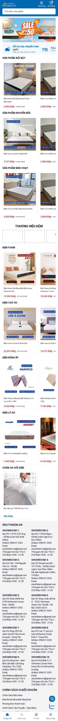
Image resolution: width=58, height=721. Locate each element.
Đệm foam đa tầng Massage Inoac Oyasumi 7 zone (18, 289)
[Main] (9, 4)
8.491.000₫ (45, 351)
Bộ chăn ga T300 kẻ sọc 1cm (16, 508)
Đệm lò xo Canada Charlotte (16, 453)
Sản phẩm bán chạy (15, 168)
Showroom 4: (39, 559)
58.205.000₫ (46, 106)
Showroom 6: (39, 595)
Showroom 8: (39, 627)
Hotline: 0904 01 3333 (12, 543)
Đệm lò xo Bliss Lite (12, 99)
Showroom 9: (10, 657)
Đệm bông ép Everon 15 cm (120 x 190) (18, 399)
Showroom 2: (39, 530)
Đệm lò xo (8, 412)
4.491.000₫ (45, 461)
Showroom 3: (10, 559)
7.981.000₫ (45, 161)
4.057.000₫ (45, 406)
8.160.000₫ (9, 461)
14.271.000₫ (10, 351)
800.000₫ (8, 516)
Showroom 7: (10, 627)
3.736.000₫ (9, 406)
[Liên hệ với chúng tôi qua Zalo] (52, 706)
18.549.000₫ (10, 296)
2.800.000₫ (9, 106)
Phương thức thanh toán (13, 704)
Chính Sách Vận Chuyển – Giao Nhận (19, 708)
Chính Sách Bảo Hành (12, 695)
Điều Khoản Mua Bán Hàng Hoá (16, 699)
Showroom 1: (10, 530)
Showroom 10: (40, 657)
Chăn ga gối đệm (13, 467)
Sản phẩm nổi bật (13, 58)
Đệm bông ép (10, 357)
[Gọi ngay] (52, 699)
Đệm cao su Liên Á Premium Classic (19, 343)
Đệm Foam (8, 247)
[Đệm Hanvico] (34, 236)
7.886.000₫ (45, 296)
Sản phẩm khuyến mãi (16, 113)
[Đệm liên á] (12, 236)
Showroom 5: (10, 595)
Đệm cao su (9, 302)
